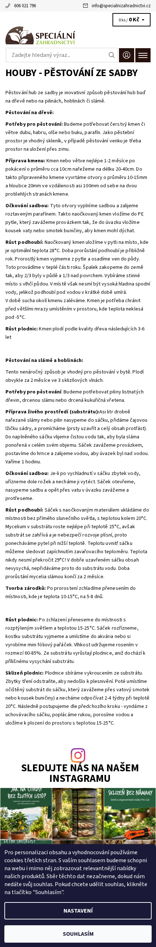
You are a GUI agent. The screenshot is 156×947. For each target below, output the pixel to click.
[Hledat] (112, 55)
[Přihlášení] (126, 55)
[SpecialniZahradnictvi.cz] (78, 35)
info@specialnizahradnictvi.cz (121, 6)
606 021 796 (25, 6)
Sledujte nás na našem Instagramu (80, 773)
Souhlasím (78, 934)
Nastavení (78, 911)
